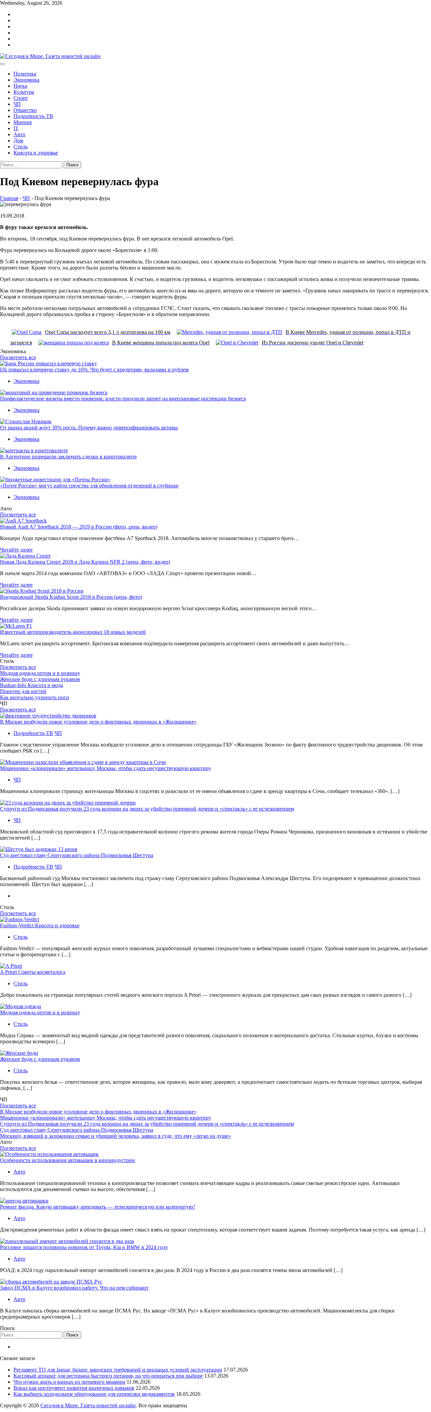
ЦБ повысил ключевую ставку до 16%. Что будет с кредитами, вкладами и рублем (94, 369)
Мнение (22, 122)
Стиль (20, 146)
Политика (24, 74)
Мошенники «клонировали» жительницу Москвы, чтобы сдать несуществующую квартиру (105, 768)
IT (16, 128)
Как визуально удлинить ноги (34, 697)
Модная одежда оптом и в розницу (40, 673)
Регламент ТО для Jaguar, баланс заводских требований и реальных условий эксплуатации (117, 1370)
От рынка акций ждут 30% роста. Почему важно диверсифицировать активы (89, 427)
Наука (20, 86)
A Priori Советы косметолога (32, 972)
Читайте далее (16, 550)
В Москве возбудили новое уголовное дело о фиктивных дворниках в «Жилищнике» (98, 722)
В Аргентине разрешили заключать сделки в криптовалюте (68, 456)
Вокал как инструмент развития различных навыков (73, 1388)
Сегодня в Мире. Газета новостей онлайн (88, 1405)
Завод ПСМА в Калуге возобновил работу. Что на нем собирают (74, 1288)
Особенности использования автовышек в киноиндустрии (67, 1160)
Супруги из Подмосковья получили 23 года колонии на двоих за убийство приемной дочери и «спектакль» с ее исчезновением (147, 809)
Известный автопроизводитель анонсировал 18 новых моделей (73, 632)
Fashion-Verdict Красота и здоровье (39, 925)
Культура (23, 92)
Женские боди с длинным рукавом (40, 679)
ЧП (17, 104)
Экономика (26, 80)
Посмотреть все (18, 357)
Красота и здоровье (35, 153)
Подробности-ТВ (33, 116)
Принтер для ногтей (23, 691)
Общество (25, 110)
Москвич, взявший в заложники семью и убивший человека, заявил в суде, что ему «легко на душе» (115, 1136)
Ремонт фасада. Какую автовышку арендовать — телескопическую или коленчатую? (97, 1207)
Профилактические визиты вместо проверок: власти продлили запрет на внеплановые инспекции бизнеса (123, 398)
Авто (19, 134)
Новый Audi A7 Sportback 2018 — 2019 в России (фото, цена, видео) (78, 527)
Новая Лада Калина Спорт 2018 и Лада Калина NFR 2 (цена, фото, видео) (85, 562)
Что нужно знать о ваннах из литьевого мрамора (69, 1382)
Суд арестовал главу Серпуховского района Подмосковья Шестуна (76, 855)
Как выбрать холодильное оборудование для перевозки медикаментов (94, 1394)
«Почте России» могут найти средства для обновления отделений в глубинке (89, 485)
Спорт (20, 98)
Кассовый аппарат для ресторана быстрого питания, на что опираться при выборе (108, 1376)
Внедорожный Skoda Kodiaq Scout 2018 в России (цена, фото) (71, 597)
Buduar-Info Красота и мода (31, 685)
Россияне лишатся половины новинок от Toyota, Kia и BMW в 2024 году (84, 1247)
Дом (18, 140)
